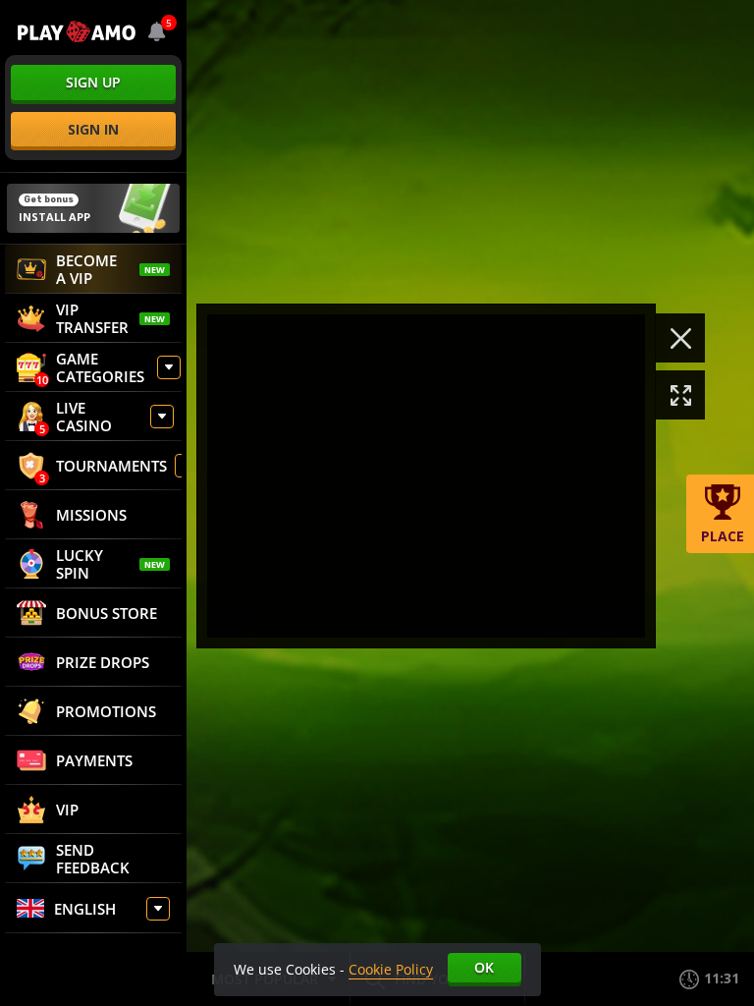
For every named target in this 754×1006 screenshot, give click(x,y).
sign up (93, 82)
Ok (484, 967)
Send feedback (93, 858)
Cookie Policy (391, 969)
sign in (93, 129)
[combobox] (157, 31)
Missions (91, 515)
